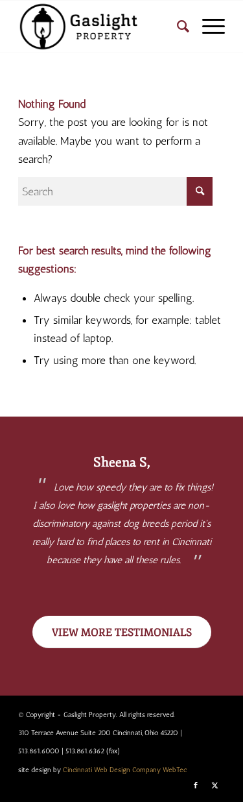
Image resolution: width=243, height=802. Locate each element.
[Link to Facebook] (195, 786)
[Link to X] (215, 786)
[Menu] (207, 27)
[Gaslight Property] (100, 27)
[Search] (176, 27)
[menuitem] (176, 27)
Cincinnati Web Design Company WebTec (125, 770)
